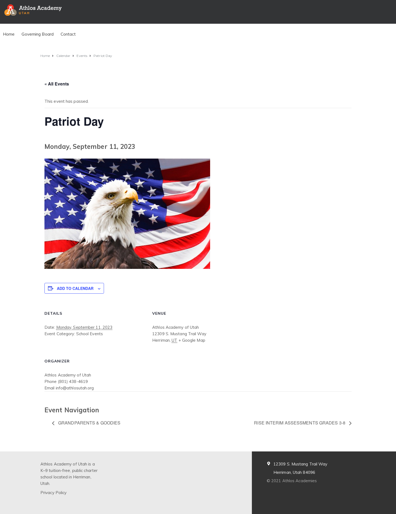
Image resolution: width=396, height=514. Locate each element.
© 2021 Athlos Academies (292, 480)
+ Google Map (192, 340)
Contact (68, 34)
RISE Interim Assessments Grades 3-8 (300, 423)
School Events (89, 333)
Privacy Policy (53, 492)
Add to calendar (75, 288)
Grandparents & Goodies (88, 423)
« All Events (56, 84)
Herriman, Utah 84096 (294, 472)
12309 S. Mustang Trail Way (300, 464)
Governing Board (38, 34)
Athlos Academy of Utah (67, 375)
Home (9, 34)
